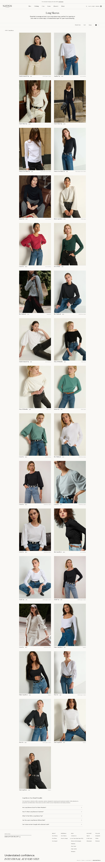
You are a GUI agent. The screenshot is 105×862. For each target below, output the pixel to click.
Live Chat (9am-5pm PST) (77, 838)
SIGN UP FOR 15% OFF (12, 836)
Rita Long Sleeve (58, 552)
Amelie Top (21, 599)
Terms (83, 860)
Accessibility (89, 860)
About (62, 6)
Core (43, 6)
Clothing (36, 6)
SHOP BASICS (46, 1)
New (30, 6)
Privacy (78, 860)
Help (93, 6)
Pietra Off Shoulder (58, 361)
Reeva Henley (57, 266)
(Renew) (56, 6)
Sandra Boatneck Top (24, 76)
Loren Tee (21, 266)
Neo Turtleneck (22, 314)
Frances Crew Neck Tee (24, 171)
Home (6, 30)
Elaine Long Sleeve (58, 647)
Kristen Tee (21, 219)
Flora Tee (56, 694)
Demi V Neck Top (23, 123)
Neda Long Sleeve (58, 219)
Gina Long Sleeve (58, 742)
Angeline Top (57, 76)
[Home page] (7, 6)
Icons (49, 6)
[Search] (86, 6)
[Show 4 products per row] (98, 25)
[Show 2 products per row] (96, 25)
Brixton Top (56, 409)
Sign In (97, 6)
